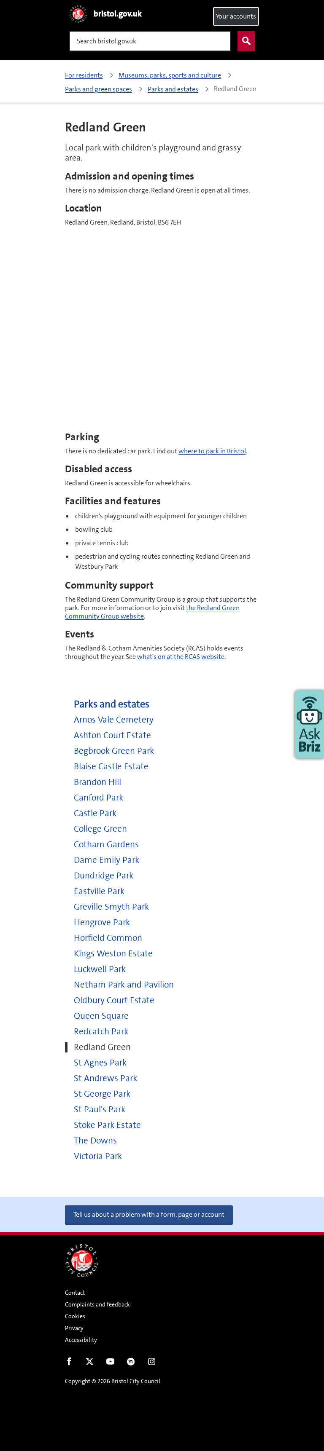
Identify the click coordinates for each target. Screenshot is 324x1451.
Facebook (69, 1363)
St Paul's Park (99, 1109)
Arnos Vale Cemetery (114, 720)
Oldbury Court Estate (114, 1000)
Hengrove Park (102, 922)
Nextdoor (131, 1363)
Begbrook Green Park (114, 751)
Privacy (74, 1328)
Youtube (110, 1363)
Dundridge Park (103, 875)
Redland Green (102, 1047)
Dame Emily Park (106, 860)
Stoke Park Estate (107, 1125)
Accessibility (81, 1340)
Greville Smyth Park (111, 907)
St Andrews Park (105, 1078)
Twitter (90, 1363)
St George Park (102, 1094)
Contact (75, 1292)
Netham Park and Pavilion (124, 985)
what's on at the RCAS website (180, 656)
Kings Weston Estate (113, 953)
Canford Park (98, 797)
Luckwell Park (100, 969)
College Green (100, 829)
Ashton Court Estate (112, 735)
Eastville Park (99, 891)
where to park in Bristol (212, 451)
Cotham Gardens (106, 844)
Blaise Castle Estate (111, 766)
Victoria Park (98, 1156)
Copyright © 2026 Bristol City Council (112, 1381)
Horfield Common (108, 938)
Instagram (152, 1363)
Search (246, 41)
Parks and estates (111, 704)
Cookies (75, 1316)
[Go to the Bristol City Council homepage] (82, 1260)
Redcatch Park (101, 1031)
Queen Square (101, 1016)
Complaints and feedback (97, 1304)
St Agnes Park (100, 1062)
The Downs (95, 1140)
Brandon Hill (97, 782)
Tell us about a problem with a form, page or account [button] (148, 1214)
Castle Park (95, 813)
